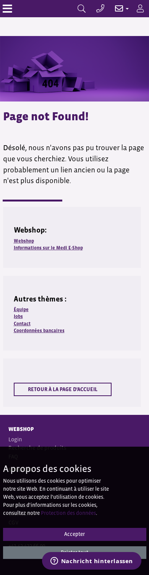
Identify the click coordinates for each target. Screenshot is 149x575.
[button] (118, 9)
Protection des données (68, 513)
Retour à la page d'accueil (62, 389)
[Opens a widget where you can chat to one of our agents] (91, 561)
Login (15, 439)
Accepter (74, 534)
